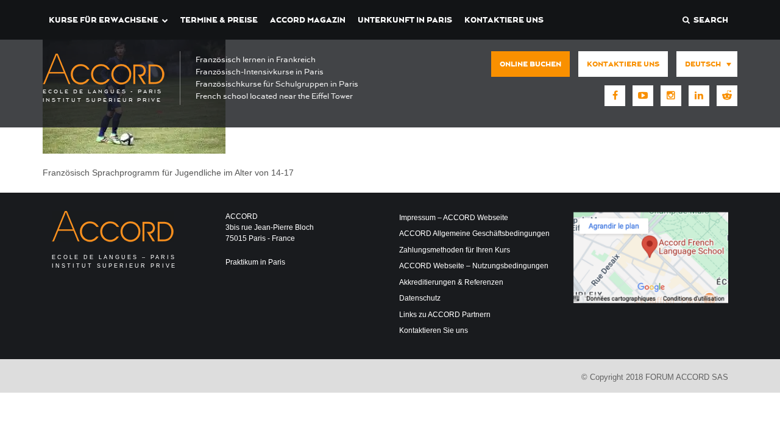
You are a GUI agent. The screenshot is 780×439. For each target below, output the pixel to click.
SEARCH (709, 19)
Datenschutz (420, 298)
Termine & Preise (219, 19)
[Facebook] (614, 95)
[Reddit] (727, 95)
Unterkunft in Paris (405, 19)
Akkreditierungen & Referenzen (451, 282)
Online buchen (530, 64)
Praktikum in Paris (255, 262)
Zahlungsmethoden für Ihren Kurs (454, 250)
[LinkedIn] (699, 95)
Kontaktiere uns (504, 19)
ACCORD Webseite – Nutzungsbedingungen (473, 266)
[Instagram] (671, 95)
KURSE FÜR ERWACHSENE (103, 19)
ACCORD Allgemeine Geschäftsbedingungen (474, 233)
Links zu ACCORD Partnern (445, 314)
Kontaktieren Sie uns (433, 330)
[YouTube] (643, 95)
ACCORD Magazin (308, 19)
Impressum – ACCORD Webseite (453, 217)
